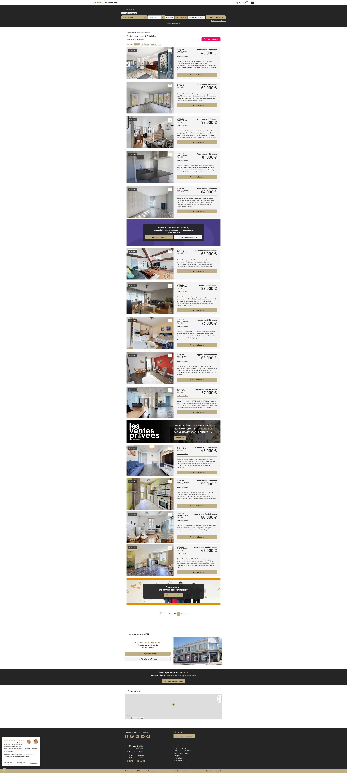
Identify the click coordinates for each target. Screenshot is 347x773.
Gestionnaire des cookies (214, 771)
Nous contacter (179, 760)
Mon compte (243, 3)
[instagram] (132, 736)
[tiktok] (148, 736)
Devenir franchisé (180, 748)
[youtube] (143, 736)
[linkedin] (137, 736)
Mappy (142, 718)
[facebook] (126, 736)
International (178, 758)
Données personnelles (181, 771)
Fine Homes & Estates (181, 753)
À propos (177, 756)
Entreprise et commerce (182, 751)
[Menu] (252, 2)
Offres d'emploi (179, 746)
